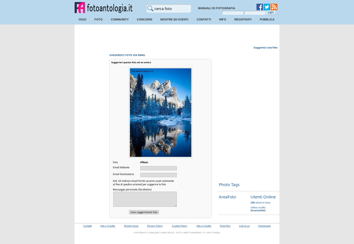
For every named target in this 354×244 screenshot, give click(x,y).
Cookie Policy (179, 226)
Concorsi (144, 19)
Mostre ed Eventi (174, 19)
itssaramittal (258, 210)
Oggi (82, 19)
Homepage (264, 226)
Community (120, 19)
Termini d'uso (131, 226)
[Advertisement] (177, 36)
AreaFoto (227, 197)
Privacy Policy (155, 226)
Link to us (244, 226)
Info (222, 19)
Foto (98, 19)
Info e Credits (107, 226)
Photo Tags (229, 184)
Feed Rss (225, 226)
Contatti (204, 19)
